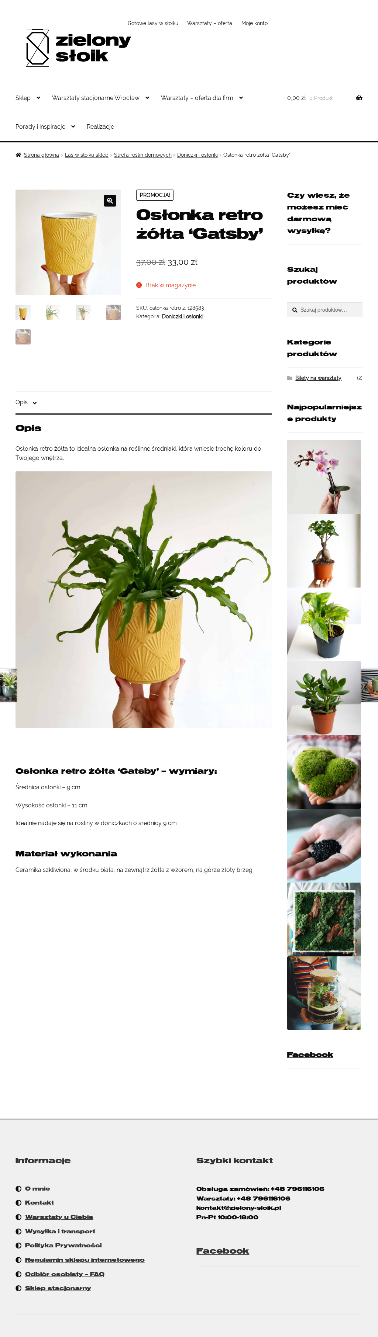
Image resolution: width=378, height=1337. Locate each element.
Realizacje (100, 126)
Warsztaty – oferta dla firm (197, 97)
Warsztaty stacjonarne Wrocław (96, 97)
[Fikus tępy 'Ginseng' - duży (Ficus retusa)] (324, 551)
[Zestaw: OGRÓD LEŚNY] (324, 993)
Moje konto (254, 23)
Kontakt (39, 1203)
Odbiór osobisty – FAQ (64, 1274)
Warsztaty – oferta (209, 23)
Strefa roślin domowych (143, 155)
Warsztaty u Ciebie (59, 1217)
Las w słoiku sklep (87, 155)
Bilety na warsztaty (318, 378)
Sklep (23, 97)
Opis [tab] (22, 402)
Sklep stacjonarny (58, 1288)
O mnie (37, 1189)
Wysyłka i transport (60, 1231)
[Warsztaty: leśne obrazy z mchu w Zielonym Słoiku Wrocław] (324, 919)
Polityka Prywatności (63, 1245)
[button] (110, 201)
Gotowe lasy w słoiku (153, 23)
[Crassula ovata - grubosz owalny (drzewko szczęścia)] (324, 698)
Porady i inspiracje (40, 126)
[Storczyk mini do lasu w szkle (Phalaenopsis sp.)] (324, 477)
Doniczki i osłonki (197, 155)
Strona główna (41, 155)
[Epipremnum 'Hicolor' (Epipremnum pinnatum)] (324, 624)
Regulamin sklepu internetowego (85, 1260)
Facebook (310, 1055)
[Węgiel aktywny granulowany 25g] (324, 846)
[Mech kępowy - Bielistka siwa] (324, 772)
